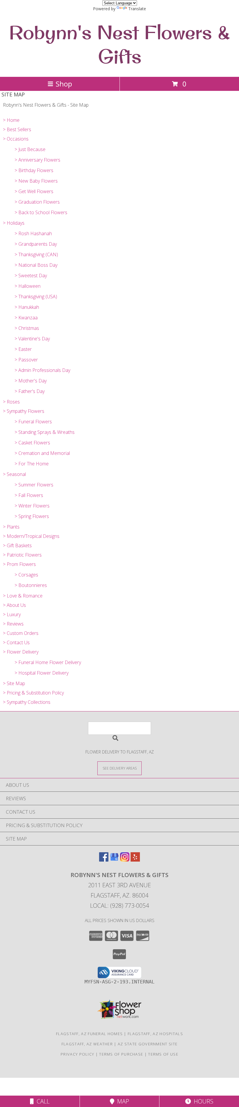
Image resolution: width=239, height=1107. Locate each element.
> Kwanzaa (26, 317)
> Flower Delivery (20, 652)
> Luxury (12, 614)
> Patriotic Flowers (22, 555)
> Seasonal (14, 474)
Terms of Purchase (121, 1054)
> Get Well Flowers (34, 191)
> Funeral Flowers (33, 421)
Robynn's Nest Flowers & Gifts (119, 44)
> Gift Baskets (17, 545)
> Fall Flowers (29, 495)
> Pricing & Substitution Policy (33, 693)
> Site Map (14, 683)
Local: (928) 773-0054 (119, 905)
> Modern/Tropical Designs (31, 536)
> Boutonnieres (31, 585)
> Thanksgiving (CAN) (36, 254)
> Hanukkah (27, 307)
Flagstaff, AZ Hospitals (155, 1033)
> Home (11, 120)
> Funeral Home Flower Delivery (48, 662)
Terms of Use (163, 1054)
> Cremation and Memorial (42, 453)
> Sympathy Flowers (23, 411)
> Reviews (13, 624)
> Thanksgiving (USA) (36, 296)
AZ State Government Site (148, 1044)
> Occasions (16, 139)
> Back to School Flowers (41, 212)
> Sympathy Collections (26, 702)
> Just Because (30, 149)
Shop (64, 84)
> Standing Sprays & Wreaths (45, 432)
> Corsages (26, 574)
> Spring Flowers (32, 516)
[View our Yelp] (135, 859)
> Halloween (28, 286)
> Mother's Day (31, 380)
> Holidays (13, 223)
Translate (137, 8)
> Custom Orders (20, 633)
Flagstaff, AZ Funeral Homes (89, 1033)
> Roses (11, 402)
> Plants (11, 527)
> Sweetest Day (31, 275)
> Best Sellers (17, 129)
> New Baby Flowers (36, 181)
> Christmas (27, 328)
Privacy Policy (77, 1054)
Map (121, 1101)
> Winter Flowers (32, 506)
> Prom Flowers (19, 564)
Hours (202, 1101)
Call (42, 1101)
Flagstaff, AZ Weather (87, 1044)
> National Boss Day (36, 265)
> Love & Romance (23, 596)
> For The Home (32, 463)
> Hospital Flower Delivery (41, 673)
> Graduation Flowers (37, 202)
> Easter (23, 349)
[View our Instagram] (124, 859)
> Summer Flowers (34, 484)
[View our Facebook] (103, 859)
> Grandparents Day (36, 244)
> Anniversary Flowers (37, 160)
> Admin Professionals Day (42, 370)
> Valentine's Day (32, 338)
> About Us (14, 605)
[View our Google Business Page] (114, 859)
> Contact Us (16, 642)
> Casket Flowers (32, 442)
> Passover (26, 359)
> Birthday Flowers (34, 170)
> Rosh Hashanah (33, 233)
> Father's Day (30, 391)
